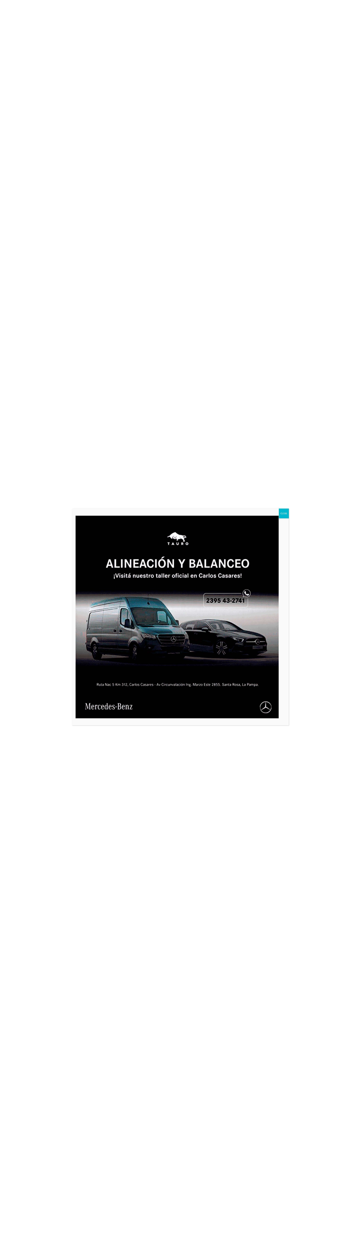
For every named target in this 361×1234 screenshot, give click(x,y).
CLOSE (283, 513)
